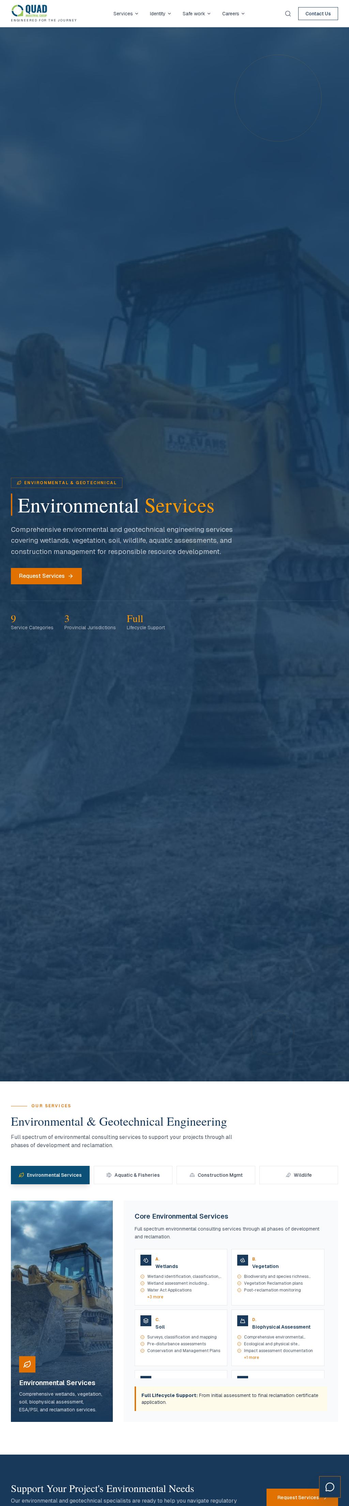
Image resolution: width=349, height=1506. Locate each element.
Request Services (42, 576)
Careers (230, 14)
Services (123, 14)
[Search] (288, 13)
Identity (158, 14)
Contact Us (318, 14)
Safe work (194, 14)
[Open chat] (330, 1487)
